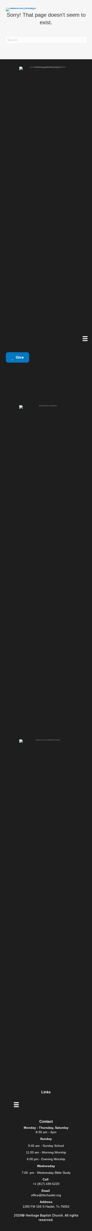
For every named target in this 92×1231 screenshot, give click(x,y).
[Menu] (85, 338)
